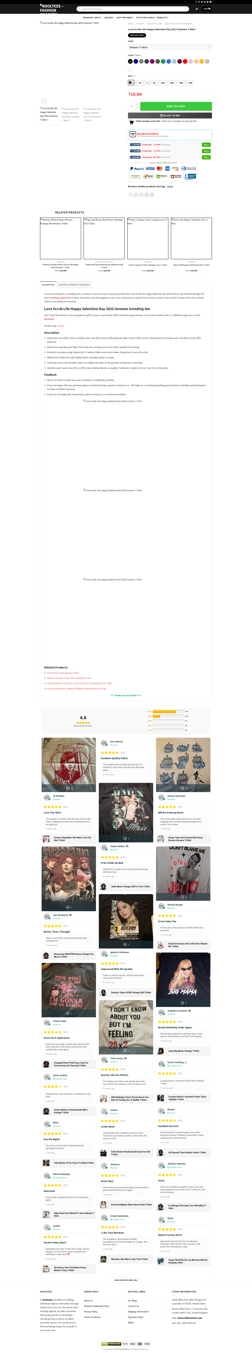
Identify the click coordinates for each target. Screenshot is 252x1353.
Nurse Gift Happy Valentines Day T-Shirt (191, 265)
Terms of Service (92, 1317)
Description (48, 285)
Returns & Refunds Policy (96, 1306)
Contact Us (133, 1306)
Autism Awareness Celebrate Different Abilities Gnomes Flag (76, 688)
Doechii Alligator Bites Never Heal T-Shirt (131, 1205)
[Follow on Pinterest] (208, 2)
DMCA (131, 1322)
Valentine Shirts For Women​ (178, 23)
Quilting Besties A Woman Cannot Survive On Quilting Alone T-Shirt (79, 683)
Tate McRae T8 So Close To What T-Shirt (74, 1163)
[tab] (48, 284)
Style (131, 41)
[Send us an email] (205, 2)
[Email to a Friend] (141, 195)
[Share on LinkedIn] (151, 195)
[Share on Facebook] (130, 195)
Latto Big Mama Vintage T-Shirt (183, 1051)
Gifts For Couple (145, 17)
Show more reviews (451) (126, 1280)
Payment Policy (135, 1317)
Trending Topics (92, 17)
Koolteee (49, 318)
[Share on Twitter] (135, 195)
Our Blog (132, 1300)
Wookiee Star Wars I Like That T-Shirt (129, 1259)
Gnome (170, 187)
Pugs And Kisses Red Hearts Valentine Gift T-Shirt (104, 266)
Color (131, 55)
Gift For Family (125, 17)
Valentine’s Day (154, 23)
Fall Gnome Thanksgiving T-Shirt (63, 672)
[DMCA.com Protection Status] (111, 1344)
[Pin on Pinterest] (146, 195)
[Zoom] (44, 101)
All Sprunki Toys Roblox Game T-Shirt (187, 1152)
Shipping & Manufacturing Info (74, 285)
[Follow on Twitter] (202, 2)
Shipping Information (138, 1311)
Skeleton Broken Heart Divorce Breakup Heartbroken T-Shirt (60, 266)
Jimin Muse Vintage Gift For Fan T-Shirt (130, 886)
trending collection (60, 297)
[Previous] (45, 63)
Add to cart (176, 106)
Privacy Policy (91, 1311)
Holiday (109, 17)
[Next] (119, 63)
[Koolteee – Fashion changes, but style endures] (53, 9)
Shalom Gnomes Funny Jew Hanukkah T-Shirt (69, 678)
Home (130, 23)
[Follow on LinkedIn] (210, 2)
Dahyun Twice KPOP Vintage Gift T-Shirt (131, 992)
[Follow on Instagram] (199, 2)
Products (162, 17)
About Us (88, 1300)
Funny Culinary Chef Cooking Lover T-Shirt (148, 265)
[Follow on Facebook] (196, 2)
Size (130, 76)
